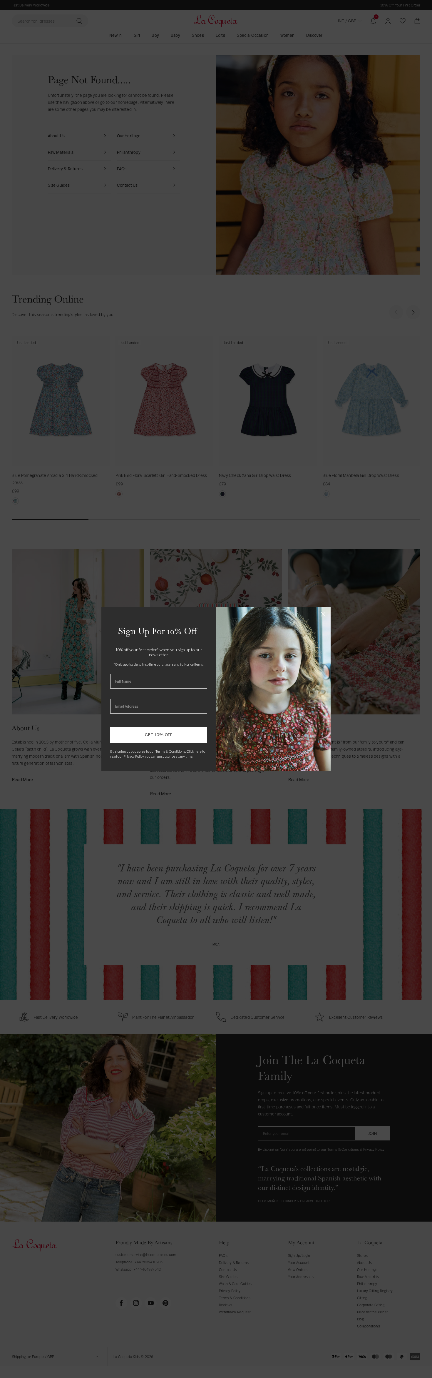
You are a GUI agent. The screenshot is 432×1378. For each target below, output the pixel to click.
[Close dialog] (323, 614)
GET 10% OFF (159, 734)
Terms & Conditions (170, 751)
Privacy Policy (133, 756)
